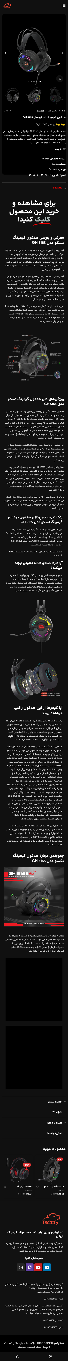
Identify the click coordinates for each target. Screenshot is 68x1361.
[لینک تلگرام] (30, 175)
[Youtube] (38, 1267)
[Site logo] (7, 5)
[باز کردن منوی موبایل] (64, 5)
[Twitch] (30, 1267)
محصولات (53, 111)
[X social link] (46, 175)
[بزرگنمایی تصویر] (59, 78)
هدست (40, 111)
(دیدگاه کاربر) (44, 124)
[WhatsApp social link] (34, 175)
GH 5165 (53, 169)
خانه (64, 111)
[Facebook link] (50, 175)
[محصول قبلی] (10, 111)
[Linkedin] (47, 1267)
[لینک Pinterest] (42, 175)
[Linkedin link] (38, 175)
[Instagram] (21, 1267)
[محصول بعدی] (4, 111)
